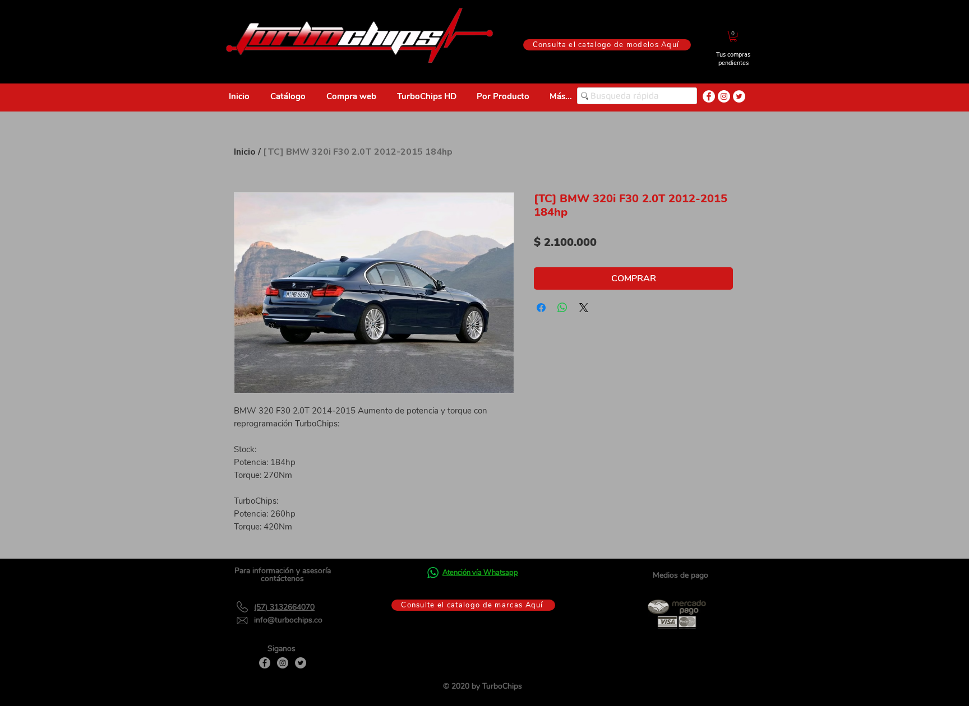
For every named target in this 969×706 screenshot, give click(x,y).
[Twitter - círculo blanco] (739, 96)
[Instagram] (282, 662)
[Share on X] (583, 307)
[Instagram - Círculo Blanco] (724, 96)
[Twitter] (300, 662)
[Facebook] (264, 662)
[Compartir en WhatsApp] (562, 307)
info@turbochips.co (288, 620)
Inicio (245, 152)
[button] (733, 36)
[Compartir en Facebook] (541, 307)
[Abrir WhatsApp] (941, 678)
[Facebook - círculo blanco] (709, 96)
